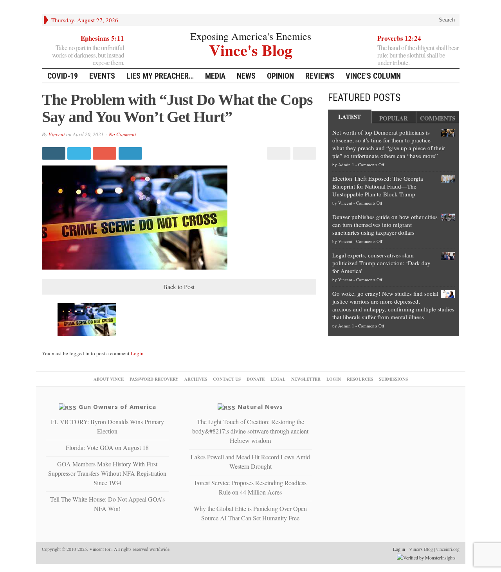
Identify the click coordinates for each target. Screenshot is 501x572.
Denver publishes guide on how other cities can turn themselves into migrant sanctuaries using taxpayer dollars (385, 224)
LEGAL (277, 379)
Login (137, 353)
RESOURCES (360, 379)
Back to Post (179, 286)
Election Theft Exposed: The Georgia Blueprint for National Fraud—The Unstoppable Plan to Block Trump (377, 186)
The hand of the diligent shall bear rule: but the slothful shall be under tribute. (418, 55)
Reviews (319, 76)
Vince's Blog (250, 49)
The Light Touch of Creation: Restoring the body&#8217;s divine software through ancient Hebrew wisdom (250, 430)
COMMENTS (437, 118)
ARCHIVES (195, 379)
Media (215, 76)
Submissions (393, 379)
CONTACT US (227, 379)
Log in (399, 549)
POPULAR (393, 118)
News (246, 76)
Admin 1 (346, 164)
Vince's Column (373, 76)
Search (446, 20)
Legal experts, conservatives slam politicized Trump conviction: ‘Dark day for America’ (381, 263)
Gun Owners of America (117, 406)
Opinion (280, 76)
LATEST (349, 116)
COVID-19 (62, 76)
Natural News (260, 406)
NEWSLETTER (306, 379)
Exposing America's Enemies (250, 36)
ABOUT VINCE (109, 379)
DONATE (256, 379)
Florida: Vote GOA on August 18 (107, 447)
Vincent (57, 134)
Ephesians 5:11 (102, 38)
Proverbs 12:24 (399, 38)
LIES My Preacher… (160, 76)
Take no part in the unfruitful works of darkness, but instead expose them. (88, 55)
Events (102, 76)
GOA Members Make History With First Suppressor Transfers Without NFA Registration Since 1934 (107, 473)
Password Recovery (154, 379)
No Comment (122, 134)
